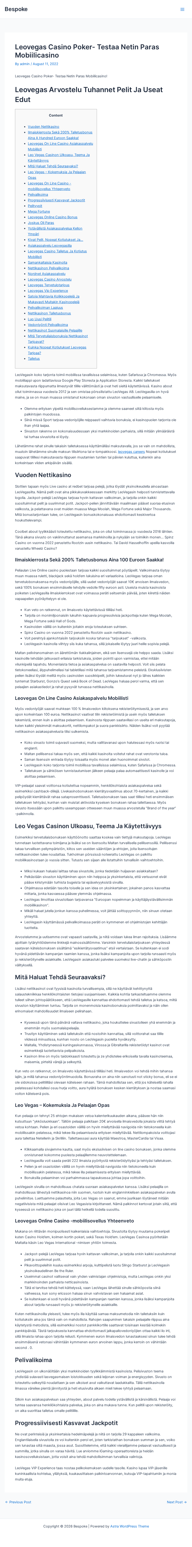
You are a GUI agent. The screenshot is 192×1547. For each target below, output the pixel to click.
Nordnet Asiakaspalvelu (46, 274)
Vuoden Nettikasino (43, 127)
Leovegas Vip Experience (48, 291)
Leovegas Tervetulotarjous (49, 285)
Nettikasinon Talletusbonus (49, 313)
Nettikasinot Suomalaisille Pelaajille (55, 330)
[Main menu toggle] (182, 9)
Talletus (34, 358)
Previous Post (18, 1502)
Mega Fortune (39, 211)
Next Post (177, 1502)
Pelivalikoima (38, 194)
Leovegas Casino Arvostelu (49, 279)
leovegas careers (131, 452)
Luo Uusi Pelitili (39, 319)
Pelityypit (35, 206)
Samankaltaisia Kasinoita (47, 262)
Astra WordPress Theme (129, 1526)
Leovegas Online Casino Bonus (53, 217)
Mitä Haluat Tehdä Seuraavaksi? (53, 166)
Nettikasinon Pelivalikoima (48, 268)
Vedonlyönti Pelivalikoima (48, 325)
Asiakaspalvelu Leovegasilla (50, 245)
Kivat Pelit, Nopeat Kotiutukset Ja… (55, 240)
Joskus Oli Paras (41, 223)
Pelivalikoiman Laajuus (45, 307)
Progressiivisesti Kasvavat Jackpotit (56, 200)
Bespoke (16, 9)
